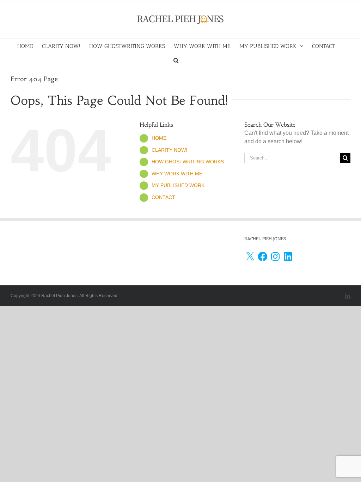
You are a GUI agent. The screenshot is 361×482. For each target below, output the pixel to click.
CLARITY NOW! (169, 150)
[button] (176, 60)
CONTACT (163, 197)
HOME (159, 138)
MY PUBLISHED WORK (178, 185)
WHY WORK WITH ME (177, 173)
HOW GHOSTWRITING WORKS (188, 161)
